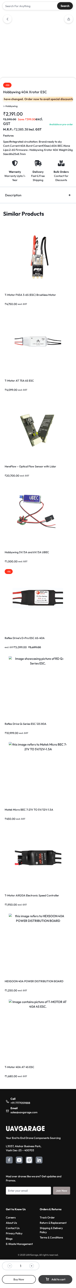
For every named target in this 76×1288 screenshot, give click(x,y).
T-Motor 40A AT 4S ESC (19, 1067)
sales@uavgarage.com (24, 1112)
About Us (11, 1223)
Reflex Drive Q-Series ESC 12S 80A (25, 724)
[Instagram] (29, 1161)
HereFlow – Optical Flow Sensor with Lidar (30, 466)
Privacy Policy (14, 1233)
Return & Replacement (53, 1223)
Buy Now (18, 1279)
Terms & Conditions (51, 1237)
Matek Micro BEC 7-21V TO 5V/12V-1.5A (29, 809)
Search (65, 6)
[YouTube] (19, 1161)
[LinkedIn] (39, 1161)
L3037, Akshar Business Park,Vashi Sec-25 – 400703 (23, 1148)
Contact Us (12, 1228)
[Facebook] (9, 1161)
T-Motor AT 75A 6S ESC (19, 380)
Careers (11, 1217)
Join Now (61, 1190)
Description (13, 195)
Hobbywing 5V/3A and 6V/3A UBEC (27, 552)
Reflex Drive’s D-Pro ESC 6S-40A (25, 638)
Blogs (9, 1238)
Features (8, 135)
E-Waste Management (19, 1244)
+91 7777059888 (20, 1103)
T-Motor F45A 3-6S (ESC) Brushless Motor (30, 295)
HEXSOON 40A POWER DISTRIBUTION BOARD (34, 981)
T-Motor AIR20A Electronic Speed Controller (32, 895)
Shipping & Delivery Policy (51, 1230)
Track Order (47, 1217)
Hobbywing (11, 106)
